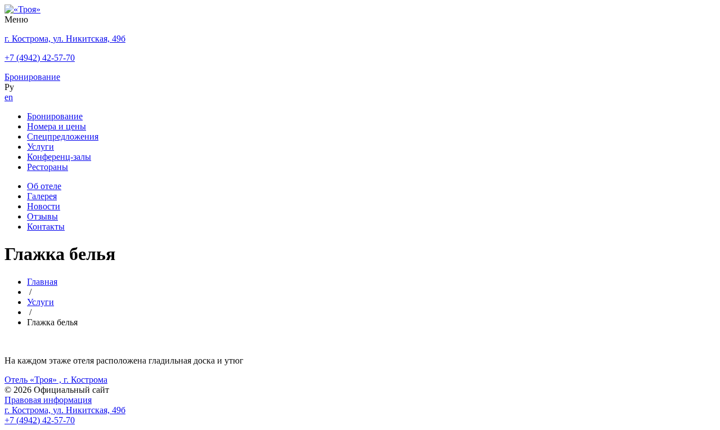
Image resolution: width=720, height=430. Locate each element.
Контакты (46, 226)
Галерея (42, 196)
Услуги (40, 146)
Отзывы (42, 216)
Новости (43, 206)
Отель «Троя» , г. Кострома (55, 379)
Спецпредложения (62, 136)
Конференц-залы (59, 157)
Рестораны (47, 167)
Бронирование (55, 116)
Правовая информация (48, 400)
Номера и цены (56, 126)
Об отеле (44, 186)
